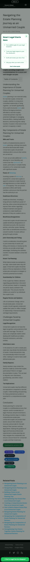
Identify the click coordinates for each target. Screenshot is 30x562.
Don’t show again (15, 66)
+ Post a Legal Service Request (15, 559)
